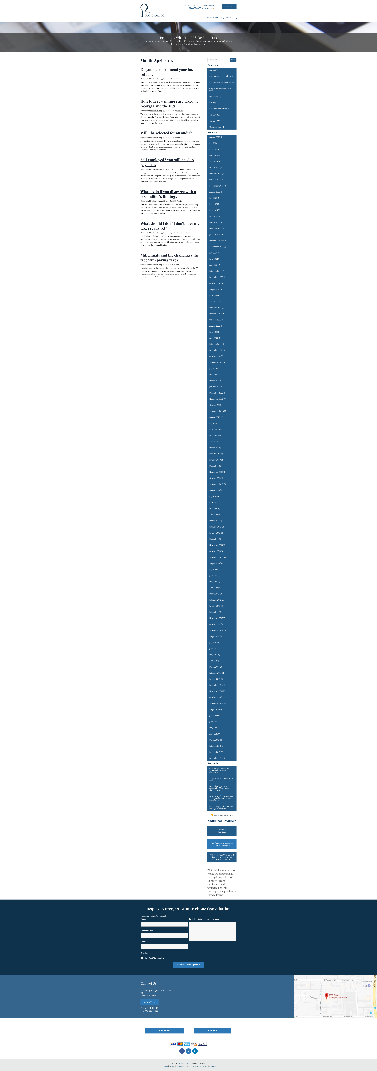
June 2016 (213, 722)
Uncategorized (215, 127)
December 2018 (215, 539)
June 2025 (213, 204)
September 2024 (216, 247)
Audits (179, 138)
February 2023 (215, 308)
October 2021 (215, 356)
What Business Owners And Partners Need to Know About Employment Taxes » (222, 857)
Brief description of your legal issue (204, 919)
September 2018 (216, 557)
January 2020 (215, 460)
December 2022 (216, 314)
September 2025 (216, 186)
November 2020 (216, 399)
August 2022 (214, 326)
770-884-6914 (196, 8)
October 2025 (215, 180)
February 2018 (215, 600)
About (215, 17)
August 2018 (214, 563)
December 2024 (216, 241)
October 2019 (215, 478)
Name (143, 919)
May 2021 (213, 375)
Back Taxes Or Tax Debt (186, 233)
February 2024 (215, 271)
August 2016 (214, 710)
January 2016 (214, 752)
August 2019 (214, 490)
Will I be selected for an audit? (166, 132)
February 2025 (215, 228)
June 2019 (213, 502)
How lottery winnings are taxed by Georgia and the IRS (169, 103)
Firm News (213, 97)
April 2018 (213, 588)
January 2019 (214, 533)
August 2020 (214, 417)
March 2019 (214, 521)
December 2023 (216, 277)
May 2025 (213, 210)
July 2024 (213, 253)
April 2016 (213, 734)
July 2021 (213, 369)
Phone (143, 942)
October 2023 (215, 283)
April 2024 (213, 265)
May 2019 (213, 509)
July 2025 (213, 198)
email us (208, 9)
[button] (375, 1057)
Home (208, 17)
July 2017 (213, 643)
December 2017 (215, 612)
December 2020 (216, 393)
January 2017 (214, 679)
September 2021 (216, 362)
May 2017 (213, 655)
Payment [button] (212, 1030)
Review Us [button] (164, 1030)
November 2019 (216, 472)
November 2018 (216, 545)
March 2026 (214, 168)
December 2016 (216, 685)
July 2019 (213, 496)
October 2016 (215, 697)
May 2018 (213, 582)
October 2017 (215, 624)
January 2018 (214, 606)
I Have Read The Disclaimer (154, 958)
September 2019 (216, 484)
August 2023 (214, 289)
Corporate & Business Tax (186, 169)
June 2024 (213, 259)
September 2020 (216, 411)
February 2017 (215, 673)
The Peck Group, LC (157, 79)
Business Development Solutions (197, 1066)
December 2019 (215, 466)
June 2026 (213, 149)
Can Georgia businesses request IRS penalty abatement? (219, 770)
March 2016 (214, 740)
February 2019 (215, 527)
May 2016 (213, 728)
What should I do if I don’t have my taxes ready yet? (169, 226)
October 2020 (215, 405)
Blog (222, 17)
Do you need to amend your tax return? (166, 72)
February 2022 (215, 344)
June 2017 (213, 649)
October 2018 (215, 551)
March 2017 (214, 667)
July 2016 (213, 716)
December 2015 (215, 758)
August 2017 (214, 636)
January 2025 (214, 235)
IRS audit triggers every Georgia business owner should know (219, 788)
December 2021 (215, 350)
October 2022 (215, 320)
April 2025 (213, 216)
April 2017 (213, 661)
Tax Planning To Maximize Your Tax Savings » (222, 844)
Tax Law (180, 111)
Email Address (147, 930)
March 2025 (214, 222)
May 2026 (213, 155)
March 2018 (214, 594)
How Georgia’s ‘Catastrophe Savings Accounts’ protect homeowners (221, 798)
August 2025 (214, 192)
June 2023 (213, 295)
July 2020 (213, 423)
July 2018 (213, 569)
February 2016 (215, 746)
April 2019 (213, 515)
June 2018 (213, 576)
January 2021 (214, 387)
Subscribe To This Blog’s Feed (223, 815)
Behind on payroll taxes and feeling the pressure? (221, 807)
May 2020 (213, 435)
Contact (229, 17)
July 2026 (213, 143)
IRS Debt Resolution (217, 109)
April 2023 (213, 302)
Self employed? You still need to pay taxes (167, 162)
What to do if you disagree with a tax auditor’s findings (168, 194)
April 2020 (213, 442)
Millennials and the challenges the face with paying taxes (169, 257)
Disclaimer (144, 953)
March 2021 (214, 381)
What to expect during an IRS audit (221, 779)
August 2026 (214, 137)
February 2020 (215, 454)
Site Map (172, 1066)
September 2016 (216, 703)
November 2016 (216, 691)
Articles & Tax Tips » (222, 831)
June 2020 (213, 429)
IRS (178, 79)
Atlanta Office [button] (149, 1002)
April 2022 (213, 338)
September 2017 (216, 630)
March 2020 (214, 448)
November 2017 (216, 618)
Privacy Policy (180, 1066)
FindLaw (213, 1066)
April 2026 (213, 161)
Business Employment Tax (220, 82)
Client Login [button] (229, 7)
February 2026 (215, 174)
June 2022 (213, 332)
